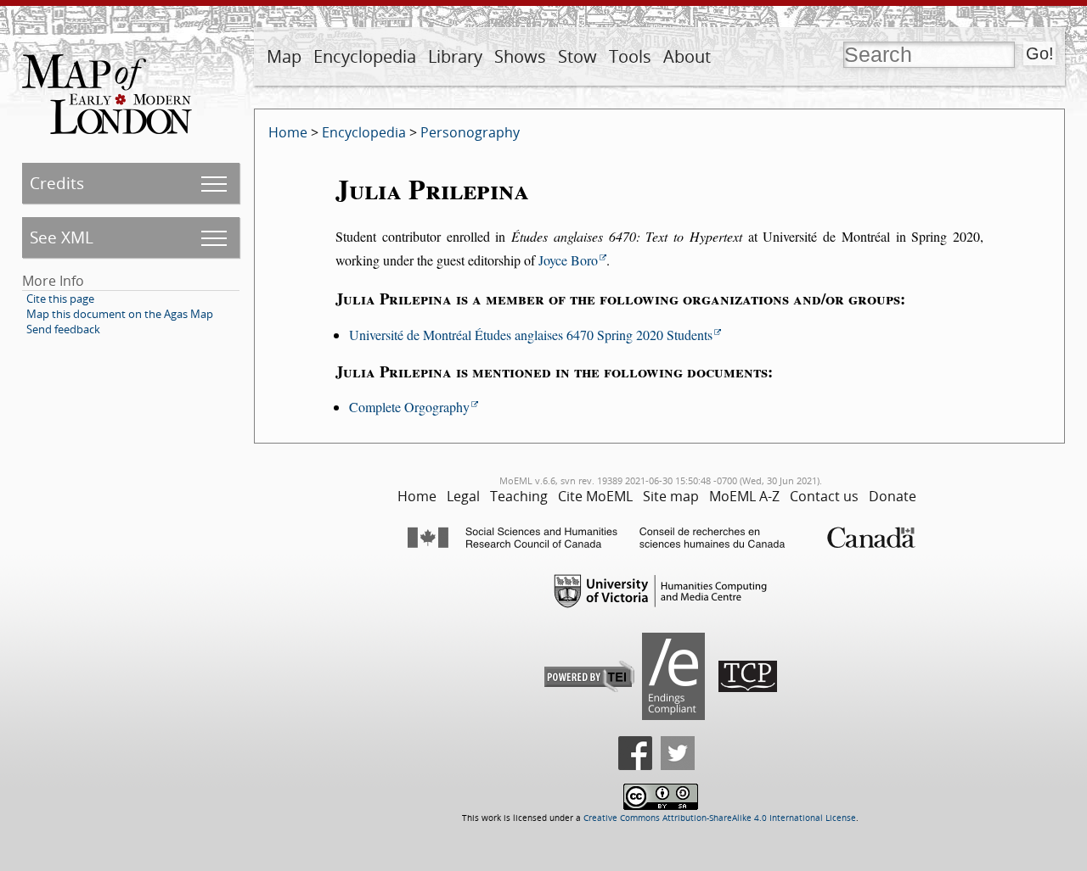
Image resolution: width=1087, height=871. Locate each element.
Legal (463, 496)
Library (455, 56)
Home (287, 132)
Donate (892, 496)
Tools (630, 56)
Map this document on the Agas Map (119, 313)
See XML (61, 237)
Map (284, 56)
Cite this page (60, 298)
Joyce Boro (568, 260)
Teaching (519, 496)
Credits (57, 182)
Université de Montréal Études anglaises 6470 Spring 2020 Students (530, 334)
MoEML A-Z (744, 496)
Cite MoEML (595, 496)
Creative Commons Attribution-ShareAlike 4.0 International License (719, 818)
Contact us (824, 496)
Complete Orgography (409, 407)
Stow (577, 56)
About (687, 56)
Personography (470, 132)
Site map (671, 496)
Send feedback (63, 329)
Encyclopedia (364, 56)
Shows (520, 56)
